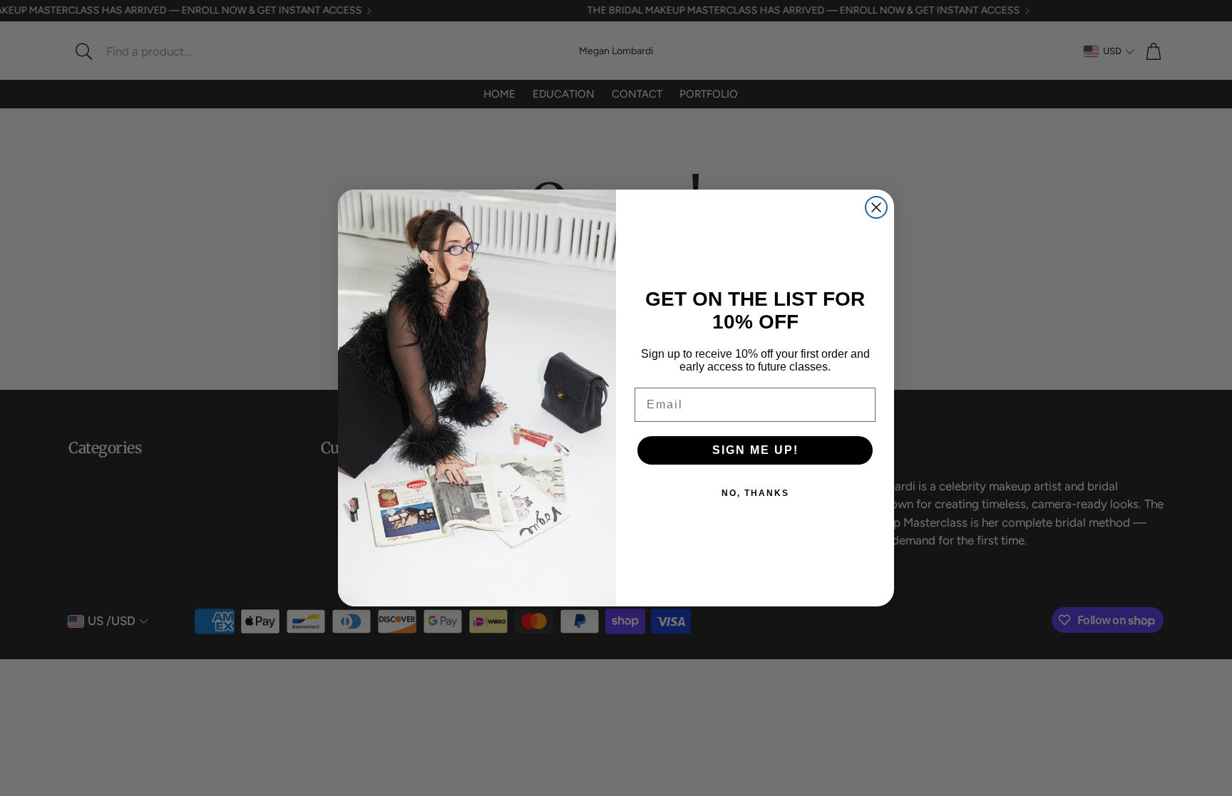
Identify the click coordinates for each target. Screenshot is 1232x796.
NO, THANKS (755, 493)
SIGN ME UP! (755, 450)
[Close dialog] (876, 207)
